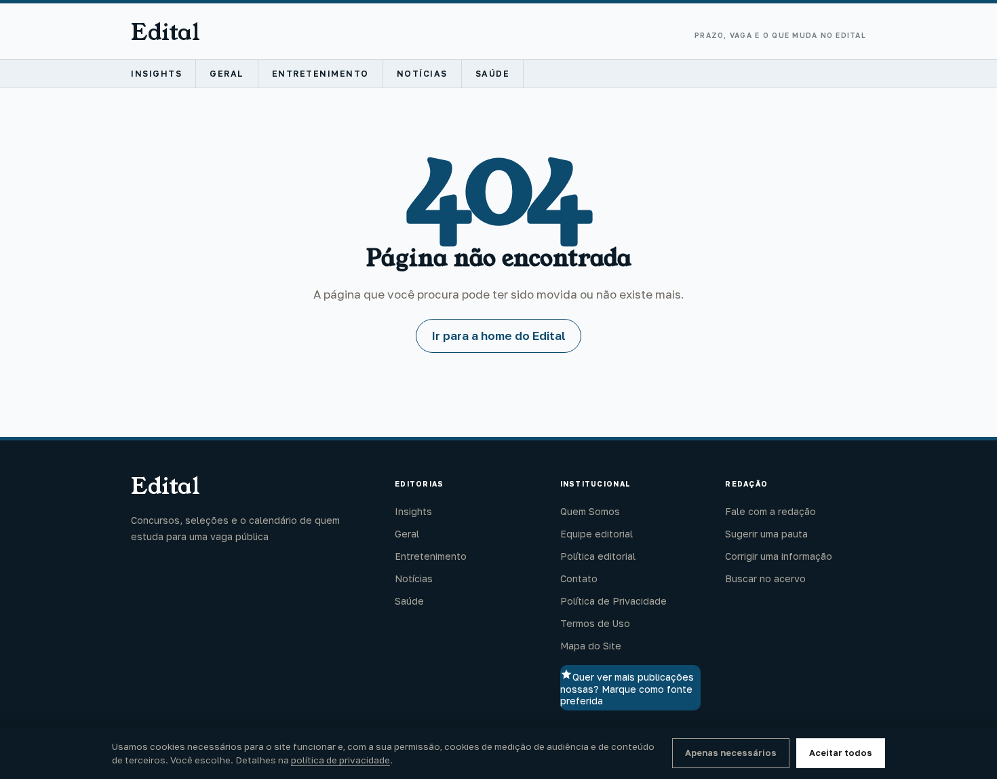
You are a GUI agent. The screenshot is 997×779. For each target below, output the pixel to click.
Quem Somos (590, 511)
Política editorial (598, 556)
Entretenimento (320, 74)
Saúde (492, 74)
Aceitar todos (840, 752)
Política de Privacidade (613, 601)
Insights (156, 74)
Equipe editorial (596, 533)
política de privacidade (340, 760)
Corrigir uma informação (778, 556)
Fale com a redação (770, 511)
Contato (579, 578)
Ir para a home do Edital (498, 335)
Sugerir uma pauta (766, 533)
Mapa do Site (590, 645)
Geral (227, 74)
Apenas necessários (731, 752)
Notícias (422, 74)
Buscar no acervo (765, 578)
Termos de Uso (595, 623)
